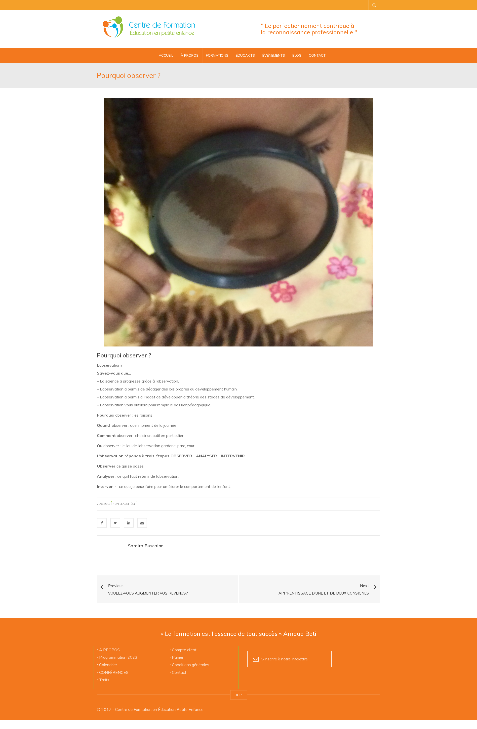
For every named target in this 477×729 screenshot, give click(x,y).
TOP (239, 695)
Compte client (184, 649)
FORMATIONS (217, 55)
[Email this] (142, 523)
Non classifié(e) (124, 504)
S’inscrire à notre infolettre (284, 658)
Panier (177, 656)
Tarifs (104, 679)
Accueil (166, 55)
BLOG (296, 55)
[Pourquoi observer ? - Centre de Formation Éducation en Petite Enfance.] (149, 27)
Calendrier (108, 664)
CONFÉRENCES (113, 672)
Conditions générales (190, 664)
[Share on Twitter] (115, 523)
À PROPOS (190, 55)
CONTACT (317, 55)
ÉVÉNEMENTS (273, 55)
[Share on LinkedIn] (129, 523)
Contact (179, 672)
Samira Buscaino (145, 546)
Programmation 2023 (118, 656)
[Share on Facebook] (102, 523)
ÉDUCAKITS (245, 55)
